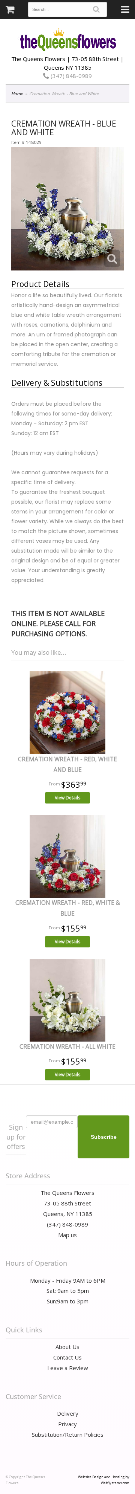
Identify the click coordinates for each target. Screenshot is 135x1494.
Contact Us (67, 1357)
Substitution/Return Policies (68, 1434)
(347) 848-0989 (70, 75)
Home (17, 93)
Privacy (67, 1424)
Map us (67, 1235)
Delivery (67, 1413)
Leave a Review (67, 1368)
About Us (68, 1346)
